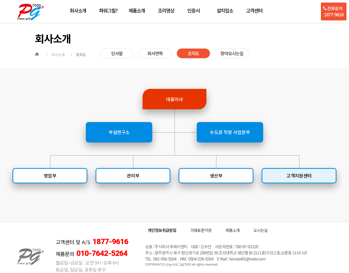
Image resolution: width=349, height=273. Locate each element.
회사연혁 (155, 53)
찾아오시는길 (231, 53)
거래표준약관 (201, 230)
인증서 (193, 10)
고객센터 (254, 10)
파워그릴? (108, 10)
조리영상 (166, 10)
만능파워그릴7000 (30, 12)
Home (37, 53)
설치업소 (225, 10)
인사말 (117, 53)
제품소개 (137, 10)
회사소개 (78, 10)
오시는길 (260, 230)
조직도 (193, 53)
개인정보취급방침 (162, 230)
